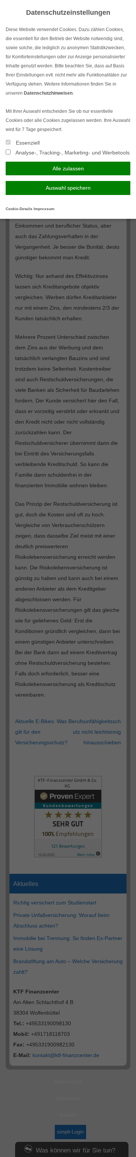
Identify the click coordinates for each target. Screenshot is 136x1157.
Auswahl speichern (68, 188)
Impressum (44, 209)
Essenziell (27, 143)
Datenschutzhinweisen (48, 93)
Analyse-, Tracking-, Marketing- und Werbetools (72, 153)
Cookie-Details (19, 209)
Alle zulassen (68, 168)
